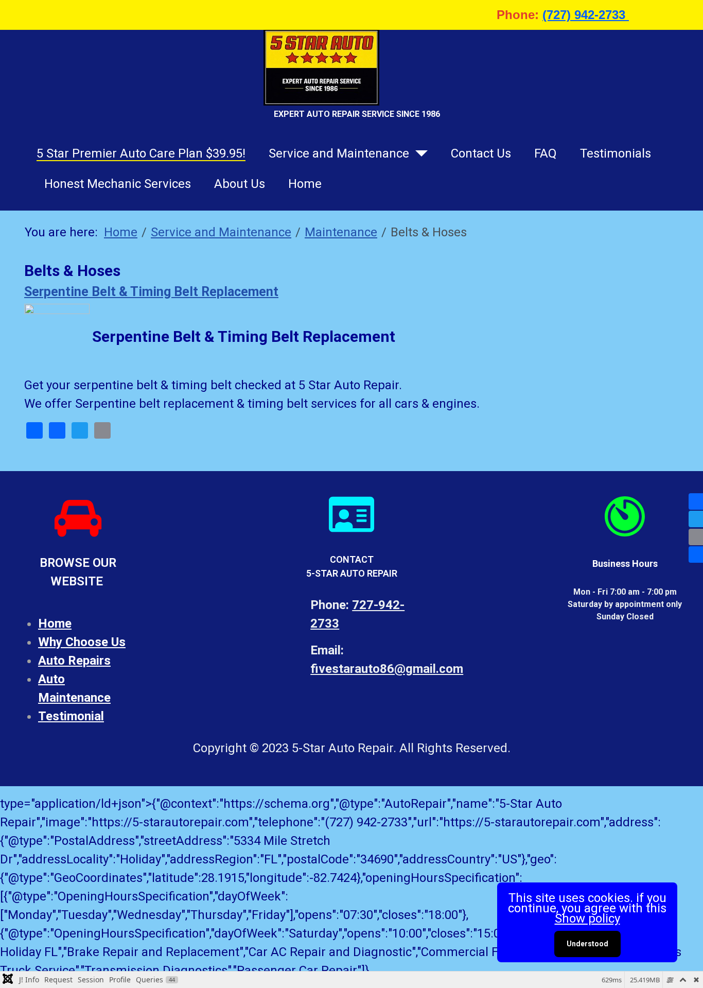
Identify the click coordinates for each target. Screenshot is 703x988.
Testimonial (71, 716)
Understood (587, 944)
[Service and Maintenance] (418, 153)
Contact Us (481, 153)
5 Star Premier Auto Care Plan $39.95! (141, 153)
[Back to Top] (684, 968)
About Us (239, 184)
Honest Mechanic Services (117, 184)
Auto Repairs (74, 660)
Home (305, 184)
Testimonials (615, 153)
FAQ (545, 153)
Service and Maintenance (339, 153)
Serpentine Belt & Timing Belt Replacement (151, 291)
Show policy (587, 918)
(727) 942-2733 (585, 15)
